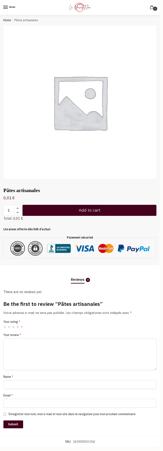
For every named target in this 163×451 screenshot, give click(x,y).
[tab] (80, 276)
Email (8, 395)
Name (8, 377)
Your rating (11, 322)
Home (7, 20)
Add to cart (89, 210)
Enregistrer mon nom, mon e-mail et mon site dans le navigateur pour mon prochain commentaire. (72, 414)
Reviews (77, 279)
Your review (12, 335)
